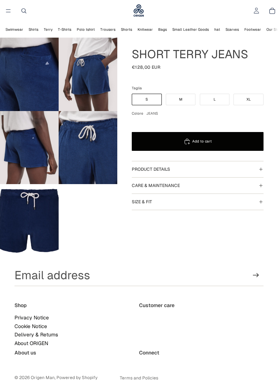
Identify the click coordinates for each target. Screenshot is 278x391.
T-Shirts (64, 29)
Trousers (107, 29)
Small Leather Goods (190, 29)
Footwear (252, 29)
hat (217, 29)
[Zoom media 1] (29, 74)
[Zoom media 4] (88, 147)
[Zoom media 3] (29, 147)
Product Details (151, 169)
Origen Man (43, 378)
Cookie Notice (30, 326)
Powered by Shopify (76, 378)
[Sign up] (256, 275)
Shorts (126, 29)
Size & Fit (142, 202)
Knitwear (145, 29)
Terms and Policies (139, 378)
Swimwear (14, 29)
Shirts (33, 29)
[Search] (24, 11)
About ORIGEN (31, 343)
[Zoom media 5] (29, 221)
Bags (162, 29)
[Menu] (8, 11)
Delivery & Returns (36, 334)
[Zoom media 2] (88, 74)
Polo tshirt (86, 29)
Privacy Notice (31, 317)
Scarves (232, 29)
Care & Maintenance (156, 185)
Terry (48, 29)
